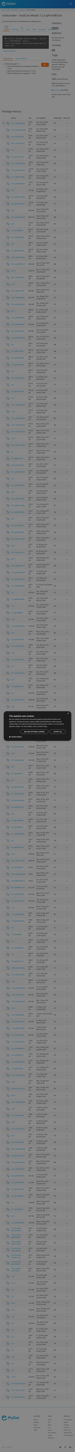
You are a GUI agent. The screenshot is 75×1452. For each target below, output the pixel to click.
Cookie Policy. (42, 726)
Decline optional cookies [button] (34, 732)
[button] (15, 737)
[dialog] (37, 726)
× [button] (68, 713)
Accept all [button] (58, 732)
